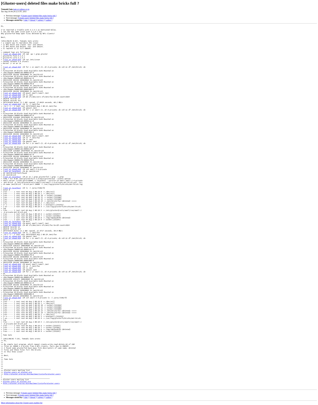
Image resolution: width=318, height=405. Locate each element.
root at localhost (12, 171)
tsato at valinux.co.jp (21, 9)
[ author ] (48, 20)
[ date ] (26, 20)
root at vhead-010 (12, 54)
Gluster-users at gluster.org (18, 372)
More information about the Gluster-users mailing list (21, 403)
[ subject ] (40, 20)
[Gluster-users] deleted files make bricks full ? (39, 16)
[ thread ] (32, 20)
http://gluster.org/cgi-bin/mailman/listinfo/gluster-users (32, 374)
